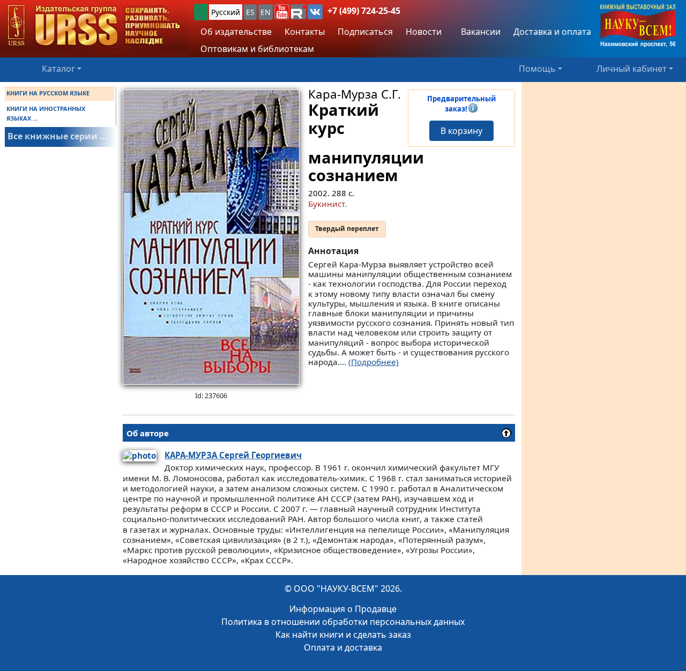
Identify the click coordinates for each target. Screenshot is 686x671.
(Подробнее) (373, 361)
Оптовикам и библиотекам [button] (257, 49)
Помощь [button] (537, 68)
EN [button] (265, 12)
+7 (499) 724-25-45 (363, 11)
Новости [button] (424, 32)
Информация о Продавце (343, 609)
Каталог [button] (58, 68)
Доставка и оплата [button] (552, 32)
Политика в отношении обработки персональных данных (343, 622)
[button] (281, 11)
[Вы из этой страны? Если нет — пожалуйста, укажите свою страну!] (201, 12)
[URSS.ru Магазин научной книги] (94, 26)
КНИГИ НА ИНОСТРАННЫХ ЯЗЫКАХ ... (45, 113)
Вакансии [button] (480, 32)
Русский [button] (225, 12)
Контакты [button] (305, 32)
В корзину (461, 131)
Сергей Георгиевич (233, 455)
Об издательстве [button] (236, 32)
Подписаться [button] (365, 32)
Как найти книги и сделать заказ (343, 634)
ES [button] (250, 12)
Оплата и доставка (343, 647)
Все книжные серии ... (58, 136)
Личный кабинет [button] (631, 68)
